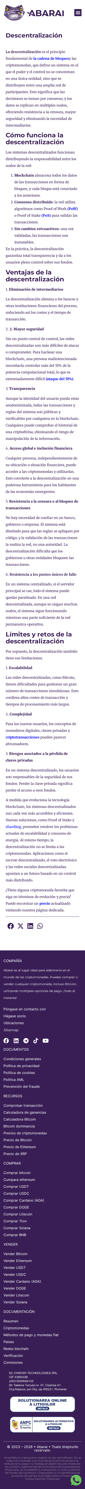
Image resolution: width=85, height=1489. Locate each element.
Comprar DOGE (16, 1207)
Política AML (13, 1079)
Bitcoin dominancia (19, 1126)
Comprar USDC (16, 1193)
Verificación (13, 1355)
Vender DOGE (14, 1288)
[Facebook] (6, 1040)
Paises (8, 1342)
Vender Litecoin (16, 1295)
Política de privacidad (21, 1066)
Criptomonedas (16, 1328)
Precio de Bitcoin (17, 1140)
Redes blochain (16, 1348)
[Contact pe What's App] (76, 1480)
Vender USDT (14, 1267)
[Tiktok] (35, 1040)
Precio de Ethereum (19, 1147)
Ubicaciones (13, 1023)
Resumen (10, 1321)
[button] (78, 12)
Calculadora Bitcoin (19, 1119)
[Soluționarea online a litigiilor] (42, 1404)
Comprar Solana (16, 1228)
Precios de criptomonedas (25, 1133)
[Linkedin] (16, 1040)
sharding (13, 826)
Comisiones (13, 1362)
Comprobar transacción (23, 1105)
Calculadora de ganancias (24, 1112)
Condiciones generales (22, 1059)
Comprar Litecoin (17, 1214)
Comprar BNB (14, 1235)
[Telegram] (26, 1040)
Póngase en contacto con (24, 1009)
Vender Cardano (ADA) (22, 1281)
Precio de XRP (15, 1154)
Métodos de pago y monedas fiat (31, 1335)
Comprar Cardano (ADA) (23, 1200)
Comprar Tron (15, 1221)
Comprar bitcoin (17, 1173)
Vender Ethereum (17, 1261)
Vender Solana (15, 1302)
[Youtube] (45, 1040)
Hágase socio (14, 1016)
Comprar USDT (16, 1186)
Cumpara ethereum (19, 1179)
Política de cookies (19, 1073)
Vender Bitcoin (15, 1254)
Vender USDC (14, 1274)
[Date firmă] (40, 1381)
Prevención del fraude (21, 1086)
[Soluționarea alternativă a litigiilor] (42, 1425)
